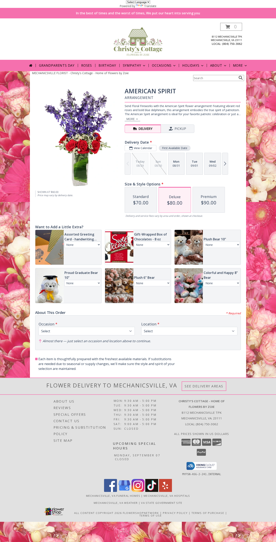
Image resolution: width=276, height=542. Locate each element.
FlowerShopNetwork (141, 513)
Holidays (190, 65)
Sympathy (132, 65)
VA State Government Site (161, 503)
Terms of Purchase (208, 513)
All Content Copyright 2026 (98, 513)
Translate (150, 6)
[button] (231, 27)
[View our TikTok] (151, 491)
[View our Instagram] (138, 491)
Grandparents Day (57, 65)
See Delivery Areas (204, 386)
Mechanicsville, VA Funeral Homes (113, 496)
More (238, 65)
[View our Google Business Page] (124, 491)
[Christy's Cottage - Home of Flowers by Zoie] (138, 41)
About (216, 65)
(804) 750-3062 (232, 44)
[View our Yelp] (165, 491)
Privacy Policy (175, 513)
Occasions (162, 65)
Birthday (107, 65)
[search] (240, 78)
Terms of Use (150, 515)
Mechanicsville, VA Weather (116, 503)
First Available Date (174, 148)
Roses (86, 65)
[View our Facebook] (110, 491)
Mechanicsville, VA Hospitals (167, 496)
